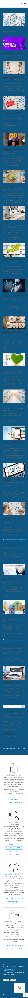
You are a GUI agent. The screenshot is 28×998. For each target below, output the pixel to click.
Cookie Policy (13, 979)
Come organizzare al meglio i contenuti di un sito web (14, 646)
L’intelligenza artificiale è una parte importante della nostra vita (12, 295)
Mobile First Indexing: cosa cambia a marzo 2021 (13, 443)
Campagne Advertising (13, 898)
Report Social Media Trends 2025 (11, 721)
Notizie (4, 31)
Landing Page (13, 902)
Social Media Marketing (13, 946)
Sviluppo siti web (13, 799)
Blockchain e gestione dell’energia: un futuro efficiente (13, 369)
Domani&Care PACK (13, 802)
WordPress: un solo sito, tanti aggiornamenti (11, 223)
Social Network (20, 151)
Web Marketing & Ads (15, 153)
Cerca (23, 706)
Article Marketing (13, 854)
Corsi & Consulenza (7, 482)
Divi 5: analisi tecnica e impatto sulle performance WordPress (13, 53)
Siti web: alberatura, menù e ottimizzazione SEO (10, 545)
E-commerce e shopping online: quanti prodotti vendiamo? (13, 406)
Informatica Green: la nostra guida (12, 259)
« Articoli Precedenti (7, 704)
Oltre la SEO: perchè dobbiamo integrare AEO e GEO (11, 29)
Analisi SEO (13, 845)
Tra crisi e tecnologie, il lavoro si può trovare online (13, 480)
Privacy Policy (6, 979)
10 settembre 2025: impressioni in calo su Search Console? (13, 112)
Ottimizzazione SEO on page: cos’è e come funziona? (13, 332)
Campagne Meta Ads (13, 949)
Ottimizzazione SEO (11, 31)
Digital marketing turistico (9, 581)
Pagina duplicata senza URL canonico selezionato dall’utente (13, 77)
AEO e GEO (13, 851)
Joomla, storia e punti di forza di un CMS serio (12, 683)
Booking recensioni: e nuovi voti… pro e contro (14, 578)
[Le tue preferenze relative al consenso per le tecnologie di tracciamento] (25, 995)
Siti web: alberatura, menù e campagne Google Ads (14, 518)
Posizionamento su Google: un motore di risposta (13, 617)
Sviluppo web (20, 55)
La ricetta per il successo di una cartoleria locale (11, 186)
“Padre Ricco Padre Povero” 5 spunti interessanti (13, 149)
